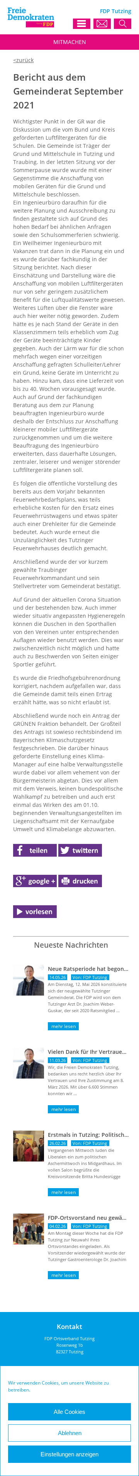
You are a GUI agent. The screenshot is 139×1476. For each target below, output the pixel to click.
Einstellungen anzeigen (69, 1454)
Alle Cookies (69, 1411)
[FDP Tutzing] (31, 25)
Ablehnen (69, 1433)
